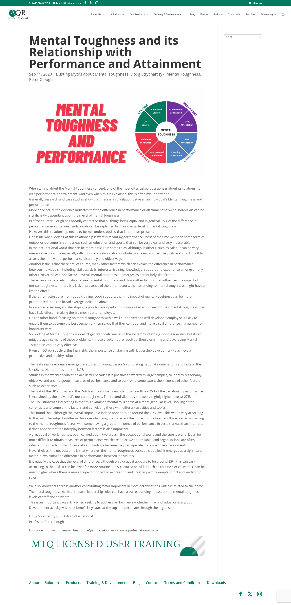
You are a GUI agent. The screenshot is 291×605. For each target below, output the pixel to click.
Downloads (216, 582)
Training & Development (167, 14)
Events (204, 14)
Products (73, 582)
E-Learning (267, 14)
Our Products (137, 14)
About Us (96, 14)
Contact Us (234, 14)
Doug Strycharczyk (147, 74)
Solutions (115, 14)
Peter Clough (41, 79)
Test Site (250, 14)
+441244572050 (41, 3)
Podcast (218, 14)
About (34, 582)
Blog (192, 14)
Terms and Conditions (183, 582)
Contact (152, 582)
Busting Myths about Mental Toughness (92, 74)
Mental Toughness (183, 74)
